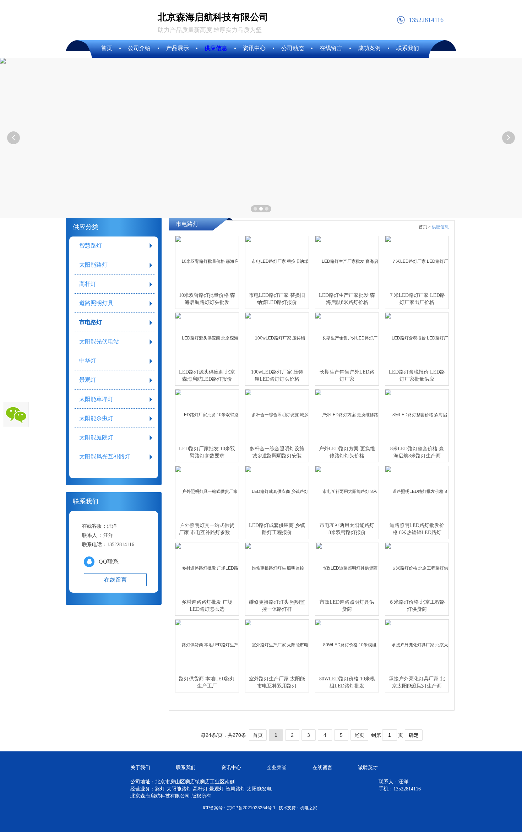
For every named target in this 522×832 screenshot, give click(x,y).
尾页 (359, 735)
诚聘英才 (368, 767)
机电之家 (308, 807)
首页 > (425, 226)
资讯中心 (231, 767)
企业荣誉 (277, 767)
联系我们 (186, 767)
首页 (258, 735)
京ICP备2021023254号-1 (251, 807)
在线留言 (322, 767)
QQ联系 (109, 562)
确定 (414, 735)
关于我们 (140, 767)
